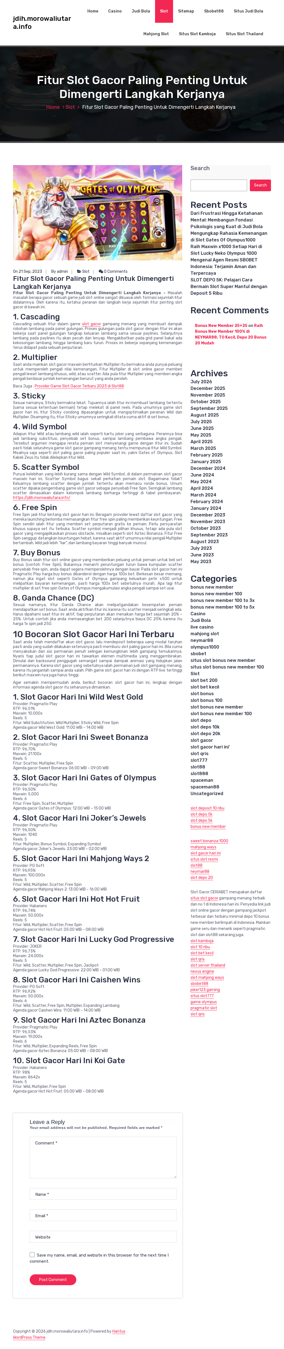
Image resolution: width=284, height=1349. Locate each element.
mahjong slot (205, 633)
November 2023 (208, 521)
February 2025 (207, 455)
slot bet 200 (204, 680)
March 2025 (203, 448)
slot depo (201, 720)
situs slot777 (202, 996)
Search (200, 168)
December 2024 (208, 468)
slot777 (199, 760)
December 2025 (208, 388)
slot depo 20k (205, 733)
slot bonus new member (217, 707)
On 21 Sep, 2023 (27, 271)
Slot (164, 11)
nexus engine (202, 971)
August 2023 (205, 541)
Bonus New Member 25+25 (221, 325)
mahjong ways (203, 847)
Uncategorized (207, 793)
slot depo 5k (201, 814)
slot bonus (202, 693)
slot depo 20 (202, 877)
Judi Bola (141, 11)
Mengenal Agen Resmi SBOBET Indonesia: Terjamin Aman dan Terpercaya (224, 266)
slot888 (199, 773)
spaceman (202, 780)
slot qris (200, 753)
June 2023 (202, 555)
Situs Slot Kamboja (197, 34)
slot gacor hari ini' (210, 747)
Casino (115, 11)
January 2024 (206, 508)
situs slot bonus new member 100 (227, 667)
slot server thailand (208, 965)
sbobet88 (199, 983)
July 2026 (201, 381)
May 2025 (201, 435)
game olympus (204, 1002)
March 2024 (203, 495)
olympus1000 (205, 647)
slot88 (198, 767)
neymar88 (202, 640)
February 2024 (207, 501)
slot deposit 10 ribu (207, 808)
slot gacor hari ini (206, 853)
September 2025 (209, 408)
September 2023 (209, 535)
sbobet (198, 653)
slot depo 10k (205, 727)
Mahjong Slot (156, 34)
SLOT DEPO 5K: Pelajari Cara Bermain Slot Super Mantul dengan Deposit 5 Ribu (229, 286)
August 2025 (205, 415)
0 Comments (115, 271)
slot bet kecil (205, 687)
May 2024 (201, 481)
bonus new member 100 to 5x (223, 607)
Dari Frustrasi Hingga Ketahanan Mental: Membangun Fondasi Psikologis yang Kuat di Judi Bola (227, 220)
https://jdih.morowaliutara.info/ (41, 497)
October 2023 (206, 528)
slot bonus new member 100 (221, 713)
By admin (59, 271)
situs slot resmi (204, 859)
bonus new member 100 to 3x (223, 600)
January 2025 (206, 461)
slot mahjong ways (207, 977)
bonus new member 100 (216, 593)
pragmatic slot (204, 1008)
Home (92, 11)
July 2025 (201, 421)
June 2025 (202, 428)
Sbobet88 (214, 11)
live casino (202, 627)
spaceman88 (205, 787)
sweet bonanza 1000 (209, 841)
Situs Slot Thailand (244, 34)
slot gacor (91, 324)
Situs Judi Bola (248, 11)
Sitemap (186, 11)
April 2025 (202, 441)
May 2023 (201, 561)
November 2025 (208, 395)
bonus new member (212, 587)
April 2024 (202, 488)
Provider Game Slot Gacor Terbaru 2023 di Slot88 (79, 386)
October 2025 (206, 401)
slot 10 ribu (200, 947)
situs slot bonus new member (223, 660)
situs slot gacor (204, 898)
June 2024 (202, 475)
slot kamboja (202, 941)
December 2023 (208, 515)
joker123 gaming (205, 989)
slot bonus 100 (206, 700)
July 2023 (201, 548)
